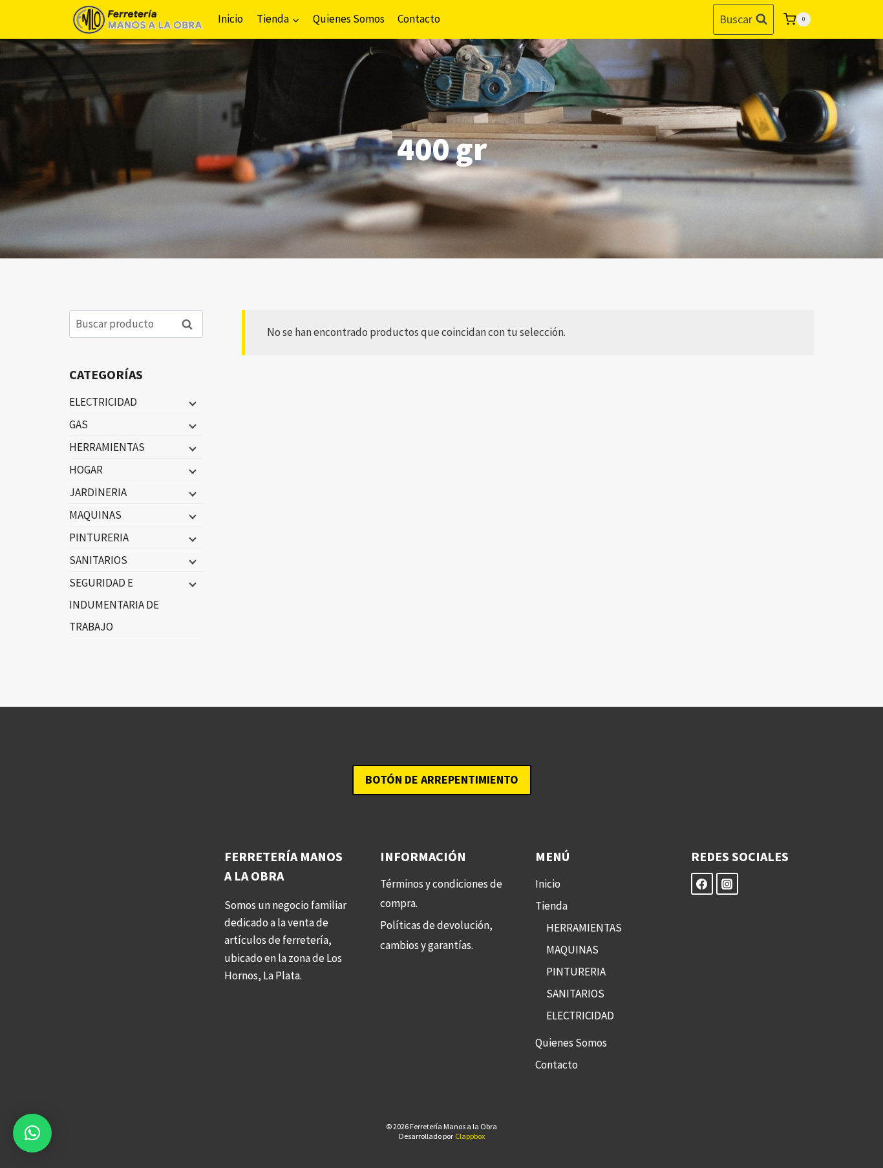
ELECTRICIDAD (103, 402)
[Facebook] (702, 884)
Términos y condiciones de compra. (441, 894)
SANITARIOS (98, 560)
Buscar (190, 324)
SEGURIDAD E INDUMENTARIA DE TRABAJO (114, 605)
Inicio (230, 19)
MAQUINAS (95, 515)
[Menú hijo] (191, 402)
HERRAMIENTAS (107, 447)
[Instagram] (727, 884)
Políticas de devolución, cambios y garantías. (436, 935)
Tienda (551, 906)
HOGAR (86, 470)
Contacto (419, 19)
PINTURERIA (99, 537)
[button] (32, 1133)
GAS (78, 424)
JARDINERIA (98, 492)
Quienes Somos (349, 19)
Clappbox (470, 1136)
